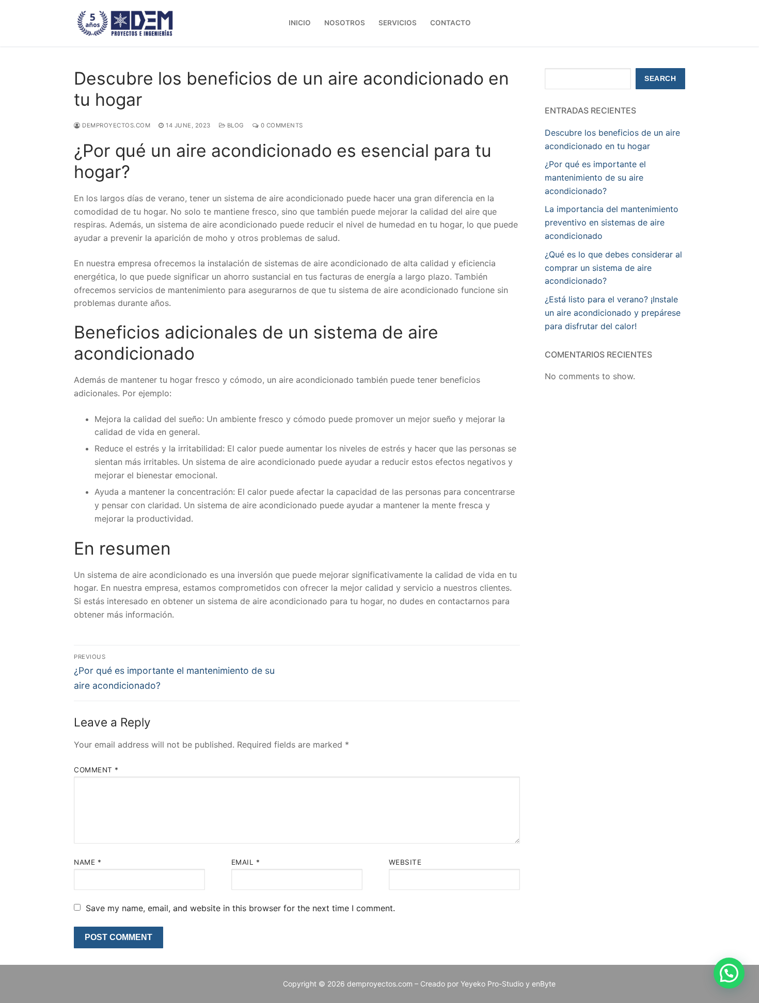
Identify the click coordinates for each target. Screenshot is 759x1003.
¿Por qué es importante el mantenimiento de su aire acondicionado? (595, 177)
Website (405, 862)
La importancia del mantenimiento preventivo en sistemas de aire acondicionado (611, 222)
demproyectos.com (115, 125)
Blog (234, 125)
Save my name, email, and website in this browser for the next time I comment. (240, 908)
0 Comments (281, 125)
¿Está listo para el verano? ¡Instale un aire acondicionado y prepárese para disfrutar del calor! (613, 312)
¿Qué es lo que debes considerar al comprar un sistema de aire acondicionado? (613, 267)
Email (245, 862)
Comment (96, 770)
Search (660, 79)
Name (87, 862)
